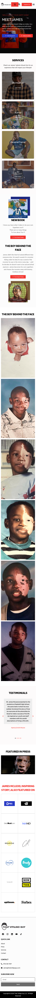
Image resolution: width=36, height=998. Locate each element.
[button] (19, 4)
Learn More (18, 88)
